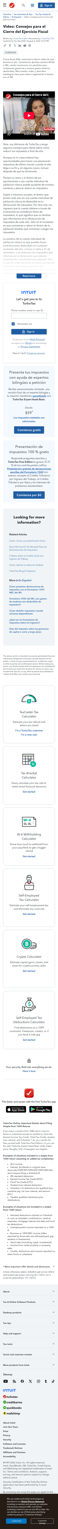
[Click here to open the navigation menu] (4, 4)
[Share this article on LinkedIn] (20, 45)
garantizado (39, 395)
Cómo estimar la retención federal (26, 565)
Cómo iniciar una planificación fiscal (27, 541)
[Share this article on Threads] (30, 45)
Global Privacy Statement (32, 1501)
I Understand (16, 1521)
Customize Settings (42, 1522)
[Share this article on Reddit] (25, 45)
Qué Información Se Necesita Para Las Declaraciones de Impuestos (28, 548)
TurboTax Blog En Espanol (22, 571)
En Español (25, 580)
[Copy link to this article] (5, 45)
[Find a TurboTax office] (32, 5)
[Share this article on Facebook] (10, 45)
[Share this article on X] (15, 45)
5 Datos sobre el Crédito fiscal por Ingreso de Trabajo (26, 557)
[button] (29, 1267)
